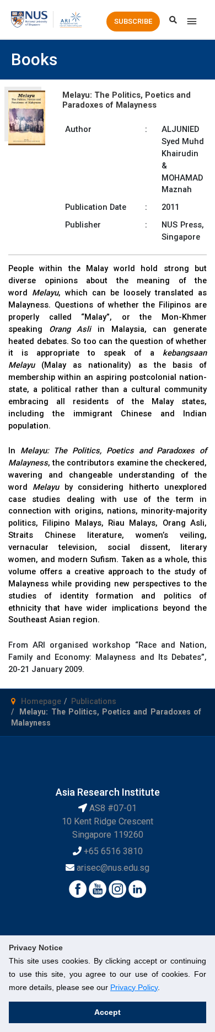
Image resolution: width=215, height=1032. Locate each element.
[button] (133, 21)
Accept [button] (107, 1012)
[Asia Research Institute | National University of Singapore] (70, 19)
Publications (93, 701)
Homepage (41, 701)
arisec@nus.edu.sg (113, 867)
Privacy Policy (134, 987)
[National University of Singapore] (29, 19)
